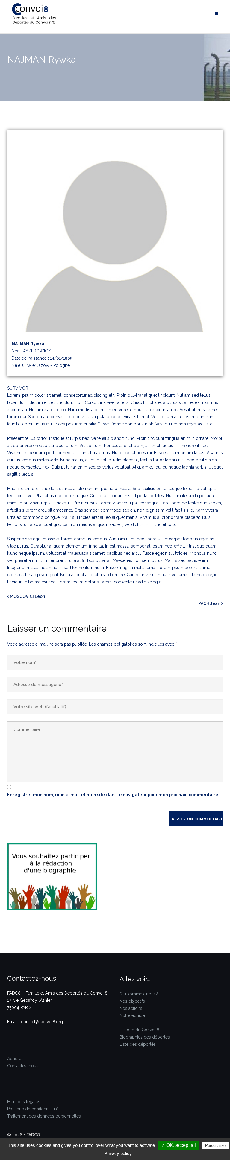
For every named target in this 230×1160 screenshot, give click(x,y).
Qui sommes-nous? (138, 994)
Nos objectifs (132, 1001)
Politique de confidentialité (32, 1108)
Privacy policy (118, 1153)
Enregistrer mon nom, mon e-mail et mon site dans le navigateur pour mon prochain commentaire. (113, 794)
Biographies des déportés (144, 1037)
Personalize (215, 1145)
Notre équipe (132, 1015)
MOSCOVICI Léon (27, 596)
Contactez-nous (22, 1065)
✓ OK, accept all (178, 1145)
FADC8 (33, 1134)
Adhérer (15, 1058)
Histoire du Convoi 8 (139, 1029)
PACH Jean (209, 603)
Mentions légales (23, 1101)
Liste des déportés (137, 1044)
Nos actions (130, 1008)
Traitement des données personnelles (44, 1116)
